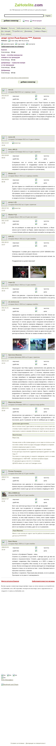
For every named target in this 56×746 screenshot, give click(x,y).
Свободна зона (39, 28)
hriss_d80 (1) (12, 149)
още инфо (21, 44)
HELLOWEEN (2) (14, 493)
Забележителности (24, 28)
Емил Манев (12, 541)
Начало (4, 28)
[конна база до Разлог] (38, 350)
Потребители (17, 31)
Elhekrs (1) (12, 173)
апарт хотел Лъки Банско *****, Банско (21, 38)
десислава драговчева (21, 423)
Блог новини (6, 34)
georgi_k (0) (12, 202)
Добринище (5, 70)
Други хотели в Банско (10, 581)
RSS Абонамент (7, 680)
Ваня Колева (17, 435)
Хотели (12, 28)
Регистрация (37, 20)
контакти (32, 44)
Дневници (28, 31)
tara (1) (10, 89)
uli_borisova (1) (13, 302)
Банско (4, 50)
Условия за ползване (17, 743)
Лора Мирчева (18, 530)
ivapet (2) (11, 282)
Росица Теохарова (14, 471)
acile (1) (11, 236)
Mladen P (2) (12, 214)
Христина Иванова (15, 355)
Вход (27, 20)
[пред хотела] (20, 350)
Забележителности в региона (43, 581)
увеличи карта (9, 44)
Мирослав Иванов (14, 402)
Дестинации (5, 31)
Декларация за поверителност (36, 743)
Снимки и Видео (40, 31)
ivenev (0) (11, 137)
